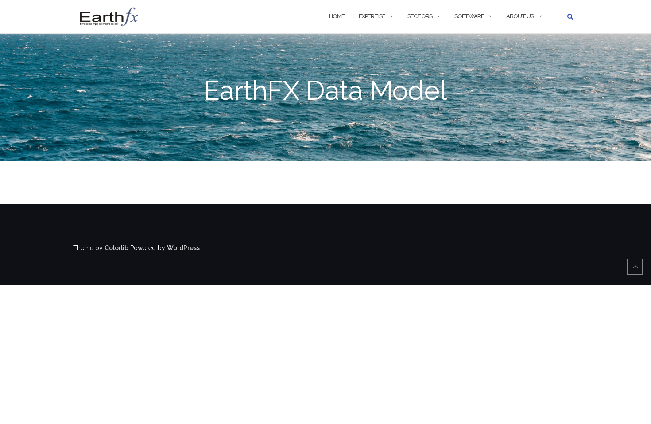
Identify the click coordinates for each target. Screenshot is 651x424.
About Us (520, 16)
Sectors (419, 16)
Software (469, 16)
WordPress (183, 247)
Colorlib (116, 247)
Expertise (372, 16)
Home (337, 16)
